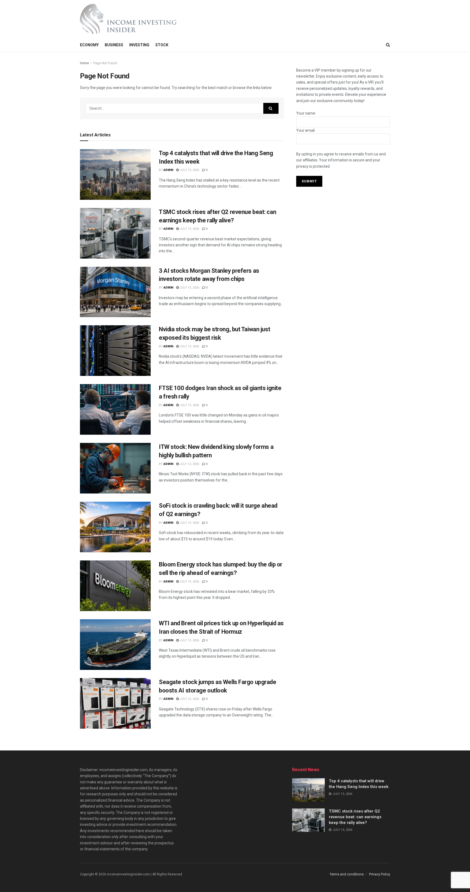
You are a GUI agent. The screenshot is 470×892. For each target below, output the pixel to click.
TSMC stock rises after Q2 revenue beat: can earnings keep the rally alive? (355, 817)
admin (168, 170)
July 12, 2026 (189, 699)
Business (114, 45)
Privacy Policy (379, 874)
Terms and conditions (347, 874)
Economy (89, 45)
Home (84, 63)
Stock (161, 45)
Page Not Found (105, 63)
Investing (139, 45)
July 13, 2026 (189, 170)
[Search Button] (271, 108)
